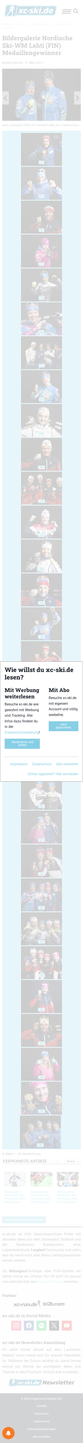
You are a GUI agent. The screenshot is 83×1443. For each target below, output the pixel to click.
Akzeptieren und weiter (22, 743)
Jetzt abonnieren (63, 726)
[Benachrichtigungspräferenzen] (8, 1433)
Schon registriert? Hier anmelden (53, 774)
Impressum (19, 764)
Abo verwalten (67, 764)
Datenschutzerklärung (22, 732)
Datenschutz (42, 764)
